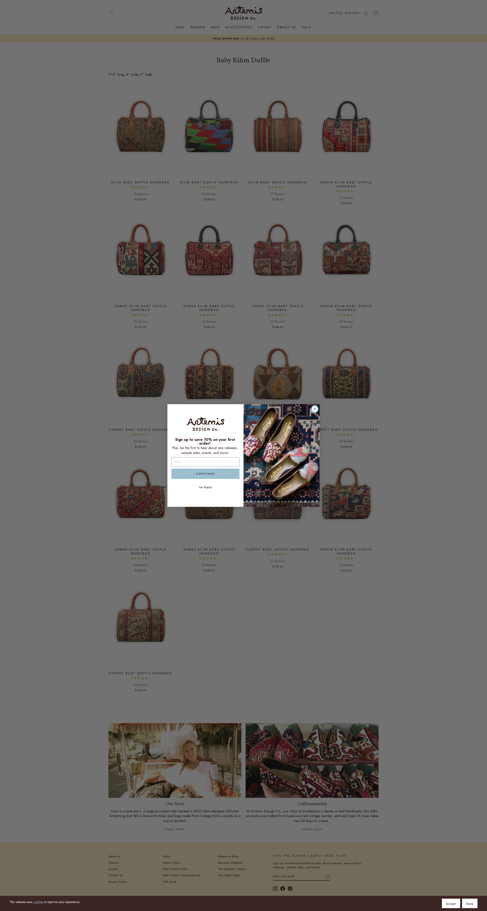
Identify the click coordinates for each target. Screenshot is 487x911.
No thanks (205, 487)
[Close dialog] (314, 409)
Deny (469, 904)
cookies (38, 902)
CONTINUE (205, 474)
